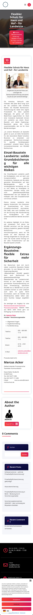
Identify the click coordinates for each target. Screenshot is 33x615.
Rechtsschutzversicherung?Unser (14, 306)
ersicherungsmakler (11, 308)
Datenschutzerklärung (14, 613)
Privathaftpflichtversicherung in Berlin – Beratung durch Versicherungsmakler (15, 494)
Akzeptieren (16, 599)
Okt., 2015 (7, 61)
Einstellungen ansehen (16, 609)
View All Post (10, 424)
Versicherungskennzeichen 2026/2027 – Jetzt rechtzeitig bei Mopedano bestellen (15, 503)
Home (17, 32)
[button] (30, 580)
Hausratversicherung (11, 487)
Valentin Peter (11, 315)
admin (8, 419)
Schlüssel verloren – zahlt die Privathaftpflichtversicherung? (14, 473)
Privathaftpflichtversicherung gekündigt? (14, 480)
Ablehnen (16, 604)
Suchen (12, 447)
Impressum (22, 613)
